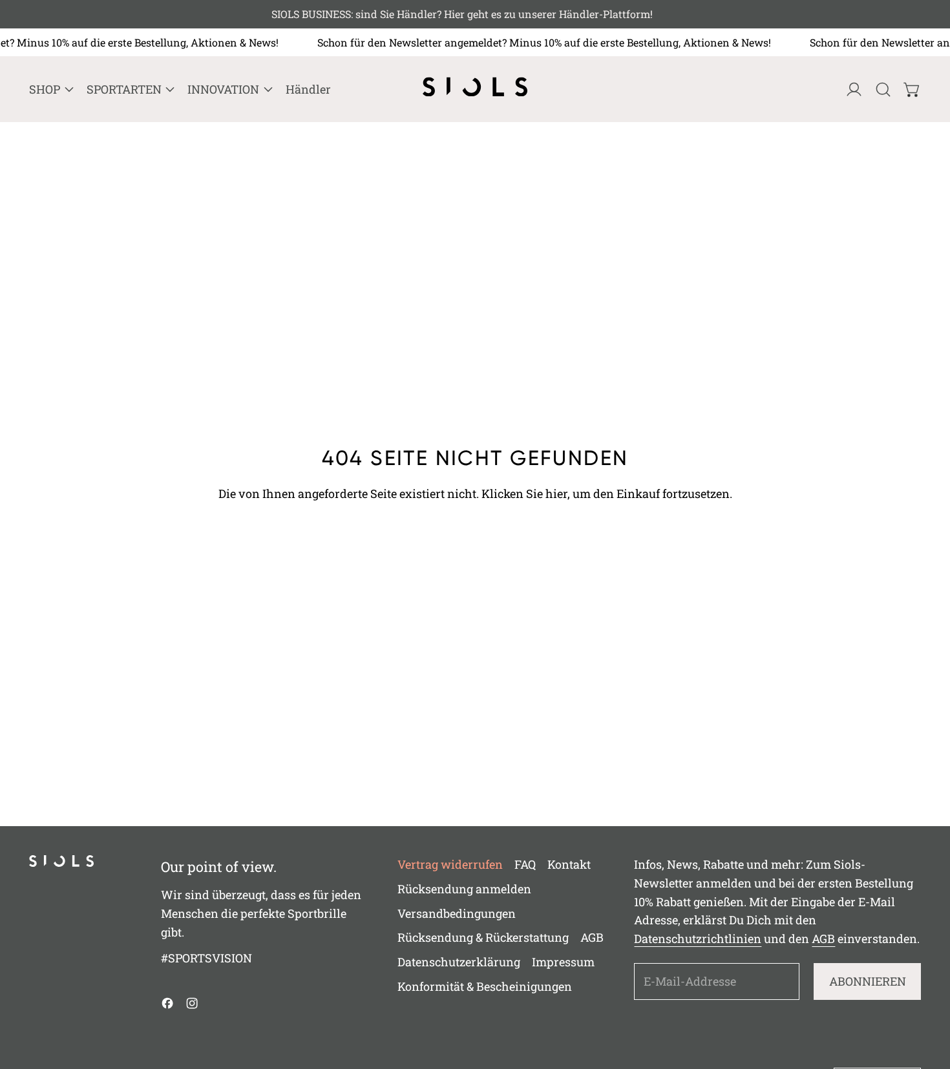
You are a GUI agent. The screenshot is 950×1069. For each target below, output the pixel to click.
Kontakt (569, 864)
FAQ (525, 864)
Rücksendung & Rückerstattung (483, 937)
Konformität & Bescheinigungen (484, 986)
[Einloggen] (854, 89)
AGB (592, 937)
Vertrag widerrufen (450, 864)
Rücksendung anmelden (464, 889)
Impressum (563, 962)
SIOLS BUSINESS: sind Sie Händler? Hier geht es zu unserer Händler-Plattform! (475, 14)
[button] (883, 89)
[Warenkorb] (912, 89)
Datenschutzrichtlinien (697, 938)
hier (556, 493)
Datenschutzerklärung (458, 962)
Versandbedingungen (456, 913)
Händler (308, 89)
